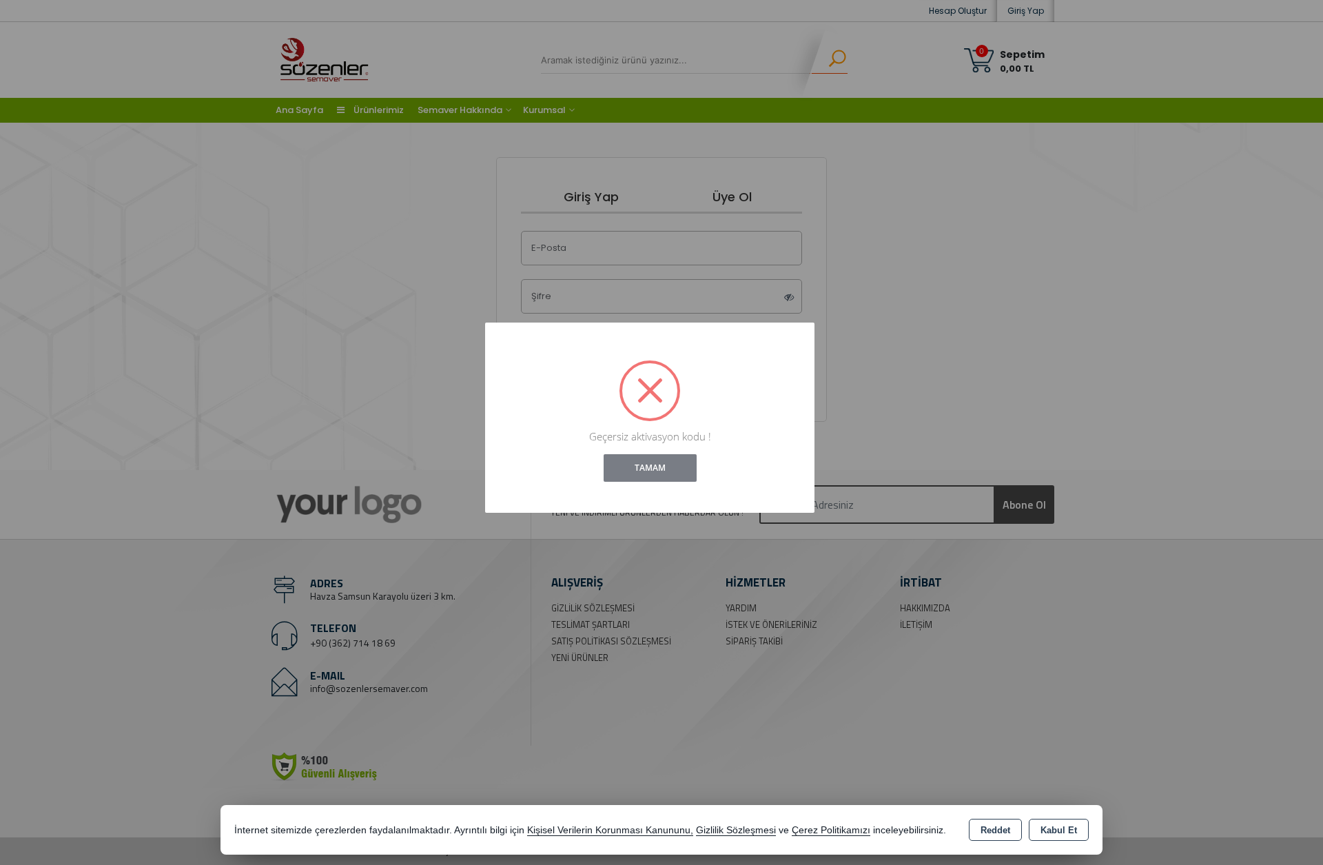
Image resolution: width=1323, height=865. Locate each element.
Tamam (650, 468)
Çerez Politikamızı (831, 830)
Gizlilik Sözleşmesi (736, 830)
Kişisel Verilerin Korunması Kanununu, (610, 830)
